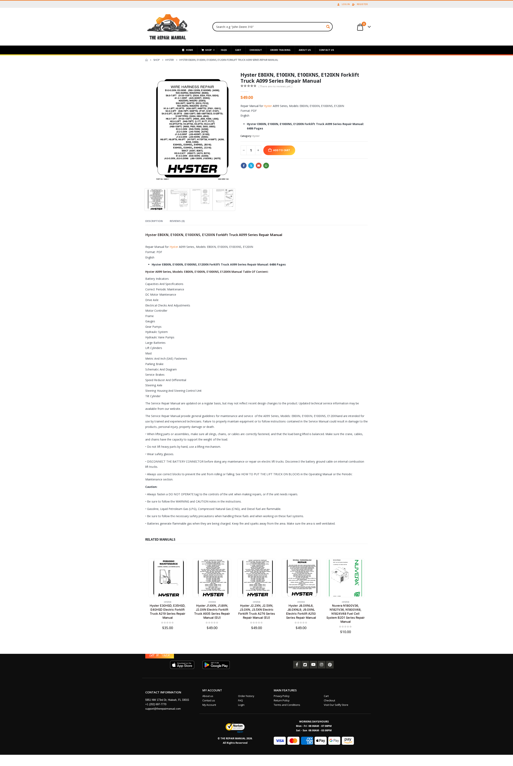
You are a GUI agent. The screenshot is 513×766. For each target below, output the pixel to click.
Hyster (268, 106)
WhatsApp (266, 165)
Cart (326, 696)
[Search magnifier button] (328, 27)
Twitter (251, 165)
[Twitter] (305, 664)
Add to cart (281, 150)
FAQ (240, 700)
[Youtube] (313, 664)
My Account (209, 705)
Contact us (208, 700)
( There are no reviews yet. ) (275, 86)
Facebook (243, 165)
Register (362, 4)
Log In (346, 4)
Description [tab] (154, 221)
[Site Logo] (167, 26)
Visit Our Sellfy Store (336, 705)
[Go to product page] (167, 578)
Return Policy (281, 700)
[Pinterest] (330, 664)
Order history (246, 696)
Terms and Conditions (287, 705)
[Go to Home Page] (146, 60)
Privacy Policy (281, 696)
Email (258, 165)
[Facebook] (297, 664)
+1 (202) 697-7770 (155, 704)
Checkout (329, 700)
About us (207, 696)
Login (241, 705)
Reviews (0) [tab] (177, 221)
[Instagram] (321, 664)
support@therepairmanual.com (163, 708)
